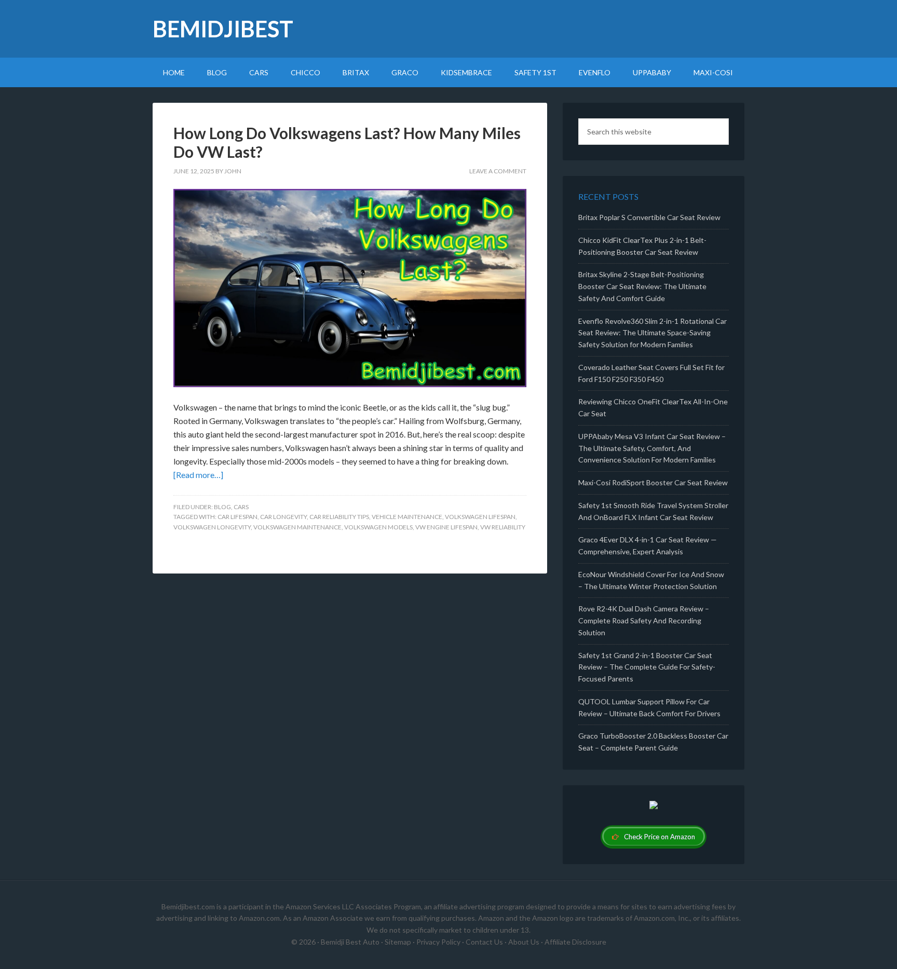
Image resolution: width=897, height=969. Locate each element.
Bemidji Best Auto (350, 941)
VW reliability (502, 527)
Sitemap (398, 941)
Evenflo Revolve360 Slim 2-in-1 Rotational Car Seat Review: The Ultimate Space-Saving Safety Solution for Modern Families (652, 333)
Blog (222, 507)
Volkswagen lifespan (480, 517)
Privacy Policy (438, 941)
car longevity (283, 517)
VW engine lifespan (446, 527)
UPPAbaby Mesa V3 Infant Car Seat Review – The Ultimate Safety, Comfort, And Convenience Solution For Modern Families (652, 448)
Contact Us (484, 941)
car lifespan (237, 517)
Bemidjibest (223, 29)
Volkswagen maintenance (297, 527)
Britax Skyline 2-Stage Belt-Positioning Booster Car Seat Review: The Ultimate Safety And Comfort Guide (642, 286)
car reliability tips (339, 517)
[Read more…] (198, 475)
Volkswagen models (378, 527)
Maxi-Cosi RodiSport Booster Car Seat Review (653, 482)
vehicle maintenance (407, 517)
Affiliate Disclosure (575, 941)
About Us (523, 941)
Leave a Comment (497, 171)
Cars (241, 507)
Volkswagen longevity (212, 527)
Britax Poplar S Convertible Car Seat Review (649, 217)
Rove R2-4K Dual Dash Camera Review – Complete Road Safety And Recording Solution (643, 620)
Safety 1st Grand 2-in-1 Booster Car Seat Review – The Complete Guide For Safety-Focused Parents (646, 667)
